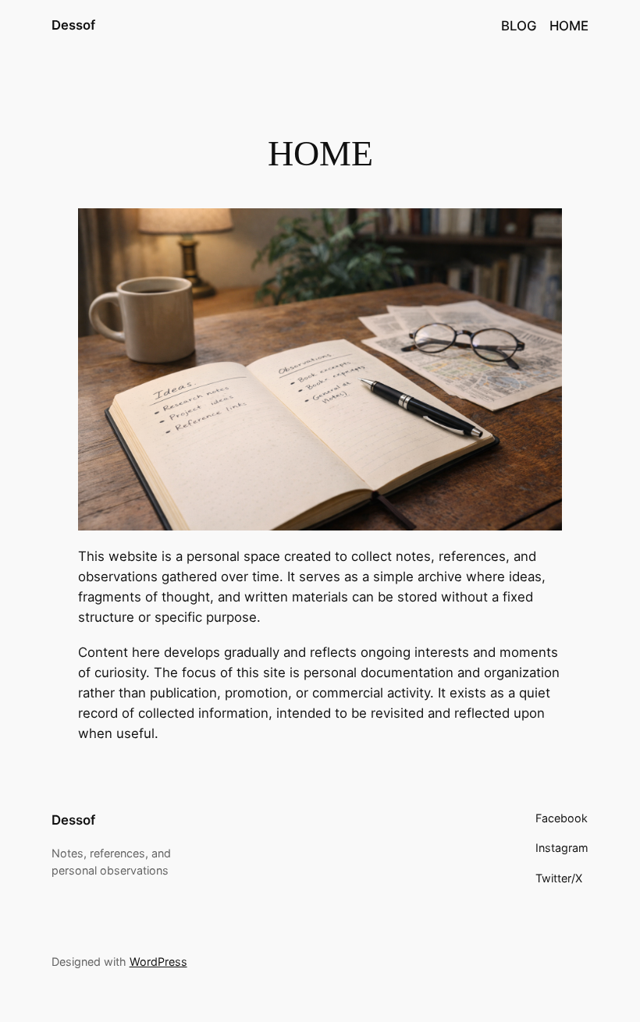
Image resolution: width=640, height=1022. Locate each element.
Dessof (73, 25)
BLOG (519, 26)
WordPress (158, 961)
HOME (568, 26)
